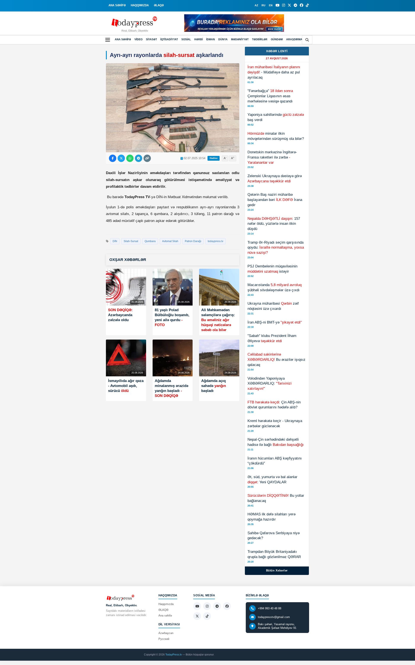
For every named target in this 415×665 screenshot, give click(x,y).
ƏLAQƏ (159, 5)
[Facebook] (301, 5)
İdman (210, 39)
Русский (163, 639)
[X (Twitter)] (289, 5)
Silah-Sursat (131, 241)
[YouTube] (277, 5)
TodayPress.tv (173, 654)
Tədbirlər (259, 39)
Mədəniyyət (240, 39)
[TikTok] (307, 5)
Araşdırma (294, 39)
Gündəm (277, 39)
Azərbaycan (165, 633)
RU (263, 5)
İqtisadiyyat (169, 39)
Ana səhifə (123, 39)
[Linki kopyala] (147, 158)
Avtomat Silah (170, 241)
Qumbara (150, 241)
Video (138, 39)
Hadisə (213, 158)
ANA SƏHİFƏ (117, 5)
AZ (256, 5)
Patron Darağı (193, 241)
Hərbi (198, 39)
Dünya (223, 39)
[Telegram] (295, 5)
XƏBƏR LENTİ (277, 51)
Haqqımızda (166, 604)
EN (271, 5)
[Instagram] (283, 5)
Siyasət (151, 39)
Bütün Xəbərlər (277, 570)
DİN (115, 241)
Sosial (186, 39)
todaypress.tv (215, 241)
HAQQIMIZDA (140, 5)
